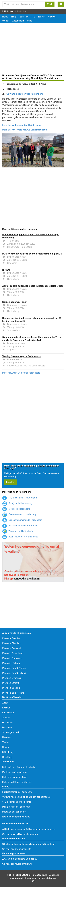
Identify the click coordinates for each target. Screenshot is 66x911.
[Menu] (61, 4)
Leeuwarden (8, 712)
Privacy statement (47, 877)
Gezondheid (18, 20)
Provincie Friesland (11, 648)
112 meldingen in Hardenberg (22, 497)
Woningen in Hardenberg (20, 530)
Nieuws (52, 16)
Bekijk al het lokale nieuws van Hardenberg (25, 129)
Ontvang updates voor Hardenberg (24, 93)
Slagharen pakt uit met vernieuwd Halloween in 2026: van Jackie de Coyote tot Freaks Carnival (32, 339)
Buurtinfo (24, 16)
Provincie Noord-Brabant (14, 667)
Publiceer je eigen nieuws (14, 772)
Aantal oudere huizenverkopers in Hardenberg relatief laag (33, 285)
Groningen (7, 722)
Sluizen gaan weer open (14, 301)
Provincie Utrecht (10, 682)
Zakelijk (41, 16)
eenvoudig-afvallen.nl (27, 578)
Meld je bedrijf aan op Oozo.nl (16, 781)
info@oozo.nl (40, 874)
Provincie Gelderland (12, 653)
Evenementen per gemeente (16, 816)
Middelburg (7, 752)
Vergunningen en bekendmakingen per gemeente (26, 796)
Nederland (8, 11)
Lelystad (6, 707)
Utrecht (5, 747)
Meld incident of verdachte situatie (18, 767)
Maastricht (7, 727)
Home (5, 16)
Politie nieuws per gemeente (16, 806)
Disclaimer (30, 877)
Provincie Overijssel (11, 677)
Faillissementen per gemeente (17, 791)
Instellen (10, 482)
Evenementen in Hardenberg (22, 514)
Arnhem (6, 717)
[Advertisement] (33, 51)
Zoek (49, 4)
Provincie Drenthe (11, 638)
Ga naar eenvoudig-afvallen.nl (17, 863)
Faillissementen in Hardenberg (23, 525)
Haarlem (6, 737)
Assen (5, 702)
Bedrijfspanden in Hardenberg (23, 536)
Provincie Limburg (11, 663)
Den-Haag (7, 757)
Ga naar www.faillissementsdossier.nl (20, 834)
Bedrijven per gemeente (14, 811)
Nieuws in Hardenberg (19, 508)
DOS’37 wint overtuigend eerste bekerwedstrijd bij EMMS (32, 253)
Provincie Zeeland (11, 687)
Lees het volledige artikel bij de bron (21, 124)
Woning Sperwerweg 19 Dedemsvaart (21, 356)
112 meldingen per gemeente (16, 801)
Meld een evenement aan (14, 776)
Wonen (5, 20)
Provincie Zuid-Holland (13, 692)
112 (33, 16)
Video (29, 20)
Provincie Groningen (12, 658)
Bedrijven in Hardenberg (20, 503)
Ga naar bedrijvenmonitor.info (16, 848)
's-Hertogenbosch (10, 732)
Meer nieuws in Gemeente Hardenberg (21, 372)
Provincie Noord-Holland (14, 672)
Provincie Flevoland (11, 643)
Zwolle (5, 742)
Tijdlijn (14, 16)
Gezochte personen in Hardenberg (25, 519)
